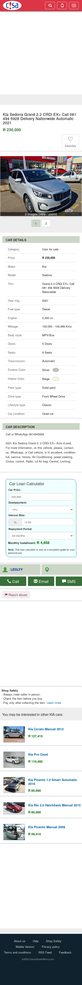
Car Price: (15, 490)
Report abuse (17, 595)
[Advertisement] (41, 53)
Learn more (54, 703)
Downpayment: (18, 502)
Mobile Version (25, 947)
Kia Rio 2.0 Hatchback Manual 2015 (54, 805)
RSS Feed (45, 952)
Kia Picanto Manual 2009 (46, 827)
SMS (71, 581)
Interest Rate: (17, 515)
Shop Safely (53, 941)
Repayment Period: (20, 529)
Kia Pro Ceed (38, 754)
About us (19, 941)
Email (43, 581)
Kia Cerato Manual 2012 (46, 729)
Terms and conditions (17, 952)
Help (35, 941)
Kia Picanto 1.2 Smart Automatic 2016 (52, 782)
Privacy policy (51, 947)
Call (15, 581)
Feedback (65, 952)
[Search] (50, 5)
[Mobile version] (62, 5)
